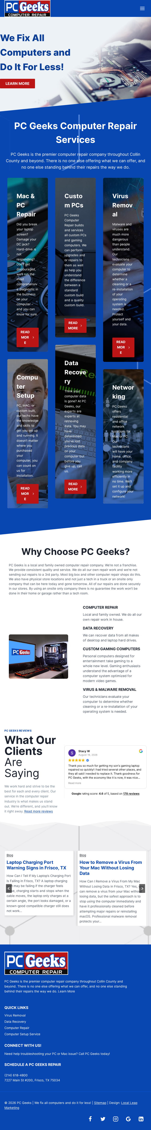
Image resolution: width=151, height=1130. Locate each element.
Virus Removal (15, 1015)
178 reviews (131, 793)
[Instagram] (115, 1118)
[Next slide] (142, 888)
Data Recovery (15, 1021)
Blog (10, 855)
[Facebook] (90, 1118)
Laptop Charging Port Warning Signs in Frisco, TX (36, 865)
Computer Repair (16, 1028)
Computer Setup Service (22, 1034)
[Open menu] (142, 8)
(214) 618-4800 (16, 1075)
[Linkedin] (141, 1118)
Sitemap (100, 1103)
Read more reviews (38, 811)
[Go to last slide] (9, 888)
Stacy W (84, 751)
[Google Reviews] (128, 1118)
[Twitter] (102, 1118)
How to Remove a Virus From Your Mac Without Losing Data (111, 868)
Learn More (66, 991)
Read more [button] (74, 783)
